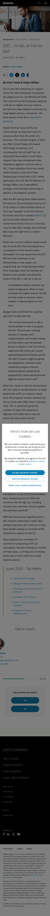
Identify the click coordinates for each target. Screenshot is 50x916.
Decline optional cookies (25, 478)
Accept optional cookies (25, 472)
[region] (25, 458)
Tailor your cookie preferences (24, 485)
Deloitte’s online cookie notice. (31, 462)
